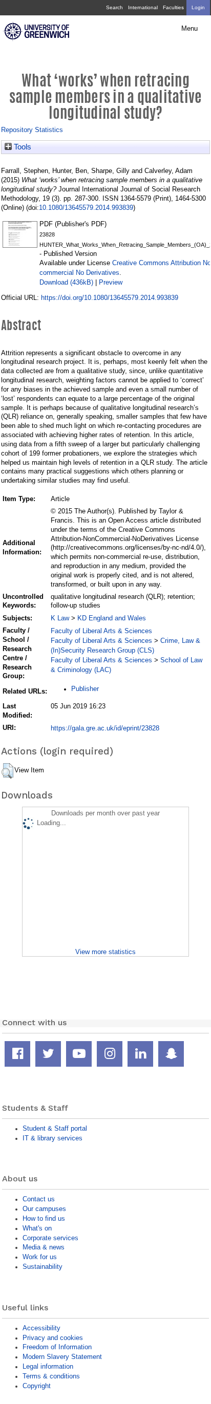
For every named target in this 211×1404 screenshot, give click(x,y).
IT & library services (52, 1138)
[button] (7, 771)
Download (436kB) (66, 282)
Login (198, 7)
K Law (60, 618)
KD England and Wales (111, 618)
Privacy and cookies (53, 1338)
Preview (110, 282)
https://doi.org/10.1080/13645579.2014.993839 (109, 297)
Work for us (40, 1257)
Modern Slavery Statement (62, 1356)
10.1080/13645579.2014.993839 (86, 207)
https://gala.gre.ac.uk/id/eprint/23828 (105, 728)
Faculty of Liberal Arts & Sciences (101, 631)
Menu (189, 28)
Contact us (39, 1199)
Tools (21, 147)
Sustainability (42, 1266)
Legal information (48, 1366)
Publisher (85, 689)
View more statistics (105, 952)
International (143, 7)
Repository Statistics (32, 130)
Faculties (173, 7)
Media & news (44, 1247)
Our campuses (44, 1209)
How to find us (44, 1218)
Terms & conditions (51, 1376)
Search (114, 7)
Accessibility (41, 1328)
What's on (37, 1228)
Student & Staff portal (55, 1128)
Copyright (37, 1386)
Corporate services (50, 1238)
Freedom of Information (57, 1347)
